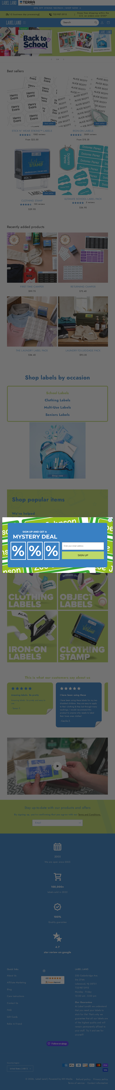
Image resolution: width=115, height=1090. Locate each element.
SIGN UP (83, 555)
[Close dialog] (110, 520)
